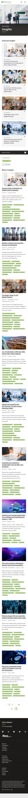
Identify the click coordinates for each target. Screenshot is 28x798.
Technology (5, 222)
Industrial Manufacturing (8, 215)
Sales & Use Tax (16, 540)
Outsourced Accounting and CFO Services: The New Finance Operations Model (13, 141)
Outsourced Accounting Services (9, 268)
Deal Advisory (15, 370)
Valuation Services (18, 383)
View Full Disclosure (6, 789)
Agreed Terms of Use (7, 761)
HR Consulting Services (7, 487)
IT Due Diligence (18, 374)
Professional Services (7, 220)
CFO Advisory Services (19, 204)
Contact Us (4, 756)
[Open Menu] (26, 2)
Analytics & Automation (7, 204)
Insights (4, 773)
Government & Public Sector (18, 211)
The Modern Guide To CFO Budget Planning (11, 115)
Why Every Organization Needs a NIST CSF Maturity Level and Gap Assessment (11, 668)
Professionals (5, 745)
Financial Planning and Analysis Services (11, 209)
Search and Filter (6, 152)
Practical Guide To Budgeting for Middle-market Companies (12, 189)
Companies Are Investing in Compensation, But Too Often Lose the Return (12, 465)
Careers (4, 774)
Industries (4, 768)
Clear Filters (7, 164)
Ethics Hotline (5, 762)
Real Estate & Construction (18, 220)
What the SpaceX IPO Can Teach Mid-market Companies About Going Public (14, 617)
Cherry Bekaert (5, 26)
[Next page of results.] (16, 708)
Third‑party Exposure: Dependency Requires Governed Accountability (13, 564)
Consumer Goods (6, 207)
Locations (4, 747)
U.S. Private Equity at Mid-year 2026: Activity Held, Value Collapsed (13, 353)
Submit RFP (5, 757)
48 (19, 705)
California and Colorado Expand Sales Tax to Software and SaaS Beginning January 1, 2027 (13, 517)
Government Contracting (8, 213)
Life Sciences (17, 215)
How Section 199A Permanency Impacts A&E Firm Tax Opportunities (12, 89)
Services (4, 769)
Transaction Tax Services (8, 383)
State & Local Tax (6, 542)
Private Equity (16, 217)
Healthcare (17, 213)
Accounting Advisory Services (9, 313)
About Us (4, 743)
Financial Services (6, 211)
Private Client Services (7, 217)
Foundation (4, 748)
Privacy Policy (5, 759)
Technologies (5, 771)
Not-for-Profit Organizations (8, 433)
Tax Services (16, 379)
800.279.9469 (9, 726)
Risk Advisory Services (20, 593)
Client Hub (4, 750)
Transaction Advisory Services (9, 381)
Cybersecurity (15, 579)
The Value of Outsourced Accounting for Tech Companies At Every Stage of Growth (13, 63)
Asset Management (7, 368)
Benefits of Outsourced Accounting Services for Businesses (12, 244)
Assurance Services (17, 368)
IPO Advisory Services (19, 639)
